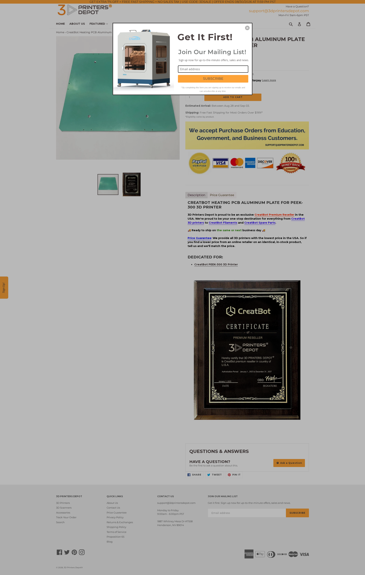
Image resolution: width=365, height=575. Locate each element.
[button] (247, 28)
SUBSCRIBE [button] (213, 79)
